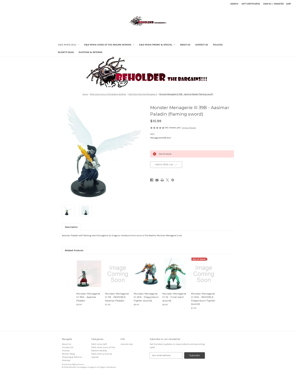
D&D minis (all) (67, 44)
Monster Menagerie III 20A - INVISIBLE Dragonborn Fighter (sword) (203, 299)
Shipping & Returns (90, 52)
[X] (167, 180)
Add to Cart (89, 276)
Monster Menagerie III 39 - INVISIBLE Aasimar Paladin (117, 297)
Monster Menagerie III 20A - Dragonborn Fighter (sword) (146, 297)
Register (279, 3)
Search (234, 3)
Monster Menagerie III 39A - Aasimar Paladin (88, 297)
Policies (218, 44)
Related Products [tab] (74, 250)
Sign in (267, 3)
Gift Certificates (251, 3)
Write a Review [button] (189, 127)
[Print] (162, 180)
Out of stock (204, 276)
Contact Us (201, 44)
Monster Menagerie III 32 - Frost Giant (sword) (174, 297)
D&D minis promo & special (155, 44)
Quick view (88, 271)
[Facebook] (151, 180)
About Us (185, 44)
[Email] (156, 180)
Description (71, 227)
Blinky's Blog (66, 52)
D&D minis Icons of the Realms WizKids (107, 44)
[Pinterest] (172, 180)
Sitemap (66, 360)
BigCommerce (78, 364)
